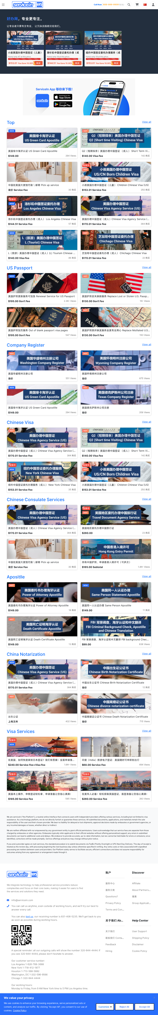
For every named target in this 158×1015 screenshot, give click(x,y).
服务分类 (110, 890)
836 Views (144, 644)
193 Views (144, 335)
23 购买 (146, 532)
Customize (103, 1006)
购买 (38, 63)
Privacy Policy (113, 903)
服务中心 (110, 883)
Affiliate (136, 883)
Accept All (144, 1006)
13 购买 (72, 644)
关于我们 (110, 931)
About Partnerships (142, 890)
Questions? (112, 896)
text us (29, 916)
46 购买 (72, 257)
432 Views (71, 721)
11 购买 (146, 610)
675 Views (144, 378)
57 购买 (72, 223)
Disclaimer (138, 944)
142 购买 (145, 155)
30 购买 (72, 189)
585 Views (70, 798)
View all (146, 121)
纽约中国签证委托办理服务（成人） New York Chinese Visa (103, 54)
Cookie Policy (20, 1010)
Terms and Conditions (118, 909)
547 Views (71, 335)
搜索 (134, 896)
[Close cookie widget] (154, 997)
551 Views (71, 378)
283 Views (144, 798)
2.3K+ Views (70, 301)
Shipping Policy (140, 937)
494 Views (144, 764)
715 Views (145, 721)
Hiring (109, 951)
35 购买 (72, 489)
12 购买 (146, 687)
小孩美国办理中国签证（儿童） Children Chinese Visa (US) (25, 54)
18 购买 (72, 610)
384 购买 (145, 223)
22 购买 (146, 257)
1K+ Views (145, 301)
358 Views (144, 412)
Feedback (111, 944)
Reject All (124, 1006)
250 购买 (145, 189)
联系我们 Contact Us (116, 937)
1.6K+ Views (70, 764)
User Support (139, 931)
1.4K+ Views (144, 566)
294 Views (71, 155)
